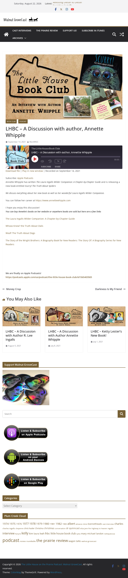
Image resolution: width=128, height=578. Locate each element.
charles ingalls (8, 528)
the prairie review (52, 540)
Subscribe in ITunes (93, 30)
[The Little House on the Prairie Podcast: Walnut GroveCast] (6, 34)
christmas (49, 528)
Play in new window (32, 170)
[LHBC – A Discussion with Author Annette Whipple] (64, 308)
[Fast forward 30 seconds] (66, 161)
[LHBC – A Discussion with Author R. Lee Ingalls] (21, 308)
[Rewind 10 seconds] (51, 161)
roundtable (31, 541)
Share (57, 166)
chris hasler (29, 528)
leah (42, 533)
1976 (19, 523)
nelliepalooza (109, 534)
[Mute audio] (44, 161)
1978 (32, 523)
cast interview (108, 524)
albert (71, 523)
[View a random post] (122, 34)
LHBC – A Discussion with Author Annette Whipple (63, 335)
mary (84, 533)
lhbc (47, 533)
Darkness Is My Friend (108, 289)
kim (31, 533)
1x (58, 161)
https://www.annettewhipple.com (53, 200)
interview (8, 533)
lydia (78, 534)
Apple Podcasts (25, 178)
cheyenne (19, 528)
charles (118, 523)
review (23, 541)
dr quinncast (73, 528)
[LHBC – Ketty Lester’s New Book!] (107, 308)
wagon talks (75, 541)
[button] (24, 38)
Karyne (18, 534)
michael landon (95, 533)
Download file (13, 170)
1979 (39, 523)
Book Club (11, 121)
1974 (5, 523)
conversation (60, 528)
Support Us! (70, 30)
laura (36, 533)
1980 (46, 523)
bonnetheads (95, 523)
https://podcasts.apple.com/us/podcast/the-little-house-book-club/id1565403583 (49, 277)
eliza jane (84, 528)
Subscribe (46, 166)
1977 (25, 523)
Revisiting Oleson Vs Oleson (67, 3)
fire (89, 528)
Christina (39, 528)
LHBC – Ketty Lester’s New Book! (106, 333)
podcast (10, 540)
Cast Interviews (21, 30)
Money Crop (13, 289)
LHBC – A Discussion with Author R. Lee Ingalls (20, 335)
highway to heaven (99, 528)
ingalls (110, 528)
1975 (12, 523)
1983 (64, 524)
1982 (59, 523)
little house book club (63, 533)
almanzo (79, 524)
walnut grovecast (88, 541)
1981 (52, 523)
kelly (25, 533)
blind (85, 524)
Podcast (23, 121)
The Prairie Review (47, 30)
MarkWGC (34, 141)
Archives (17, 38)
